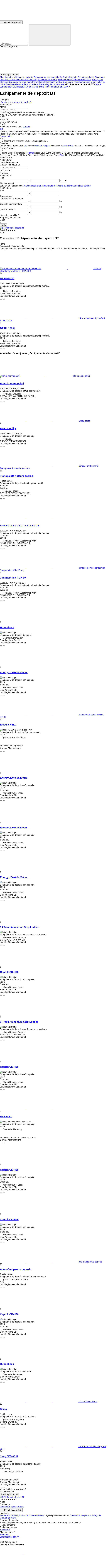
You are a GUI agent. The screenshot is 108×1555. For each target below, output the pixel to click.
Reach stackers (31, 84)
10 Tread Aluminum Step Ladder (19, 927)
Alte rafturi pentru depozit (15, 1269)
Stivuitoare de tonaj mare (20, 82)
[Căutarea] (49, 34)
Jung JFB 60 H (9, 1456)
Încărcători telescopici (67, 77)
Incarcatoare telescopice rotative (47, 82)
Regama (54, 87)
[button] (54, 60)
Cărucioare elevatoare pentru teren (79, 82)
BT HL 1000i (7, 328)
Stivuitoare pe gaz (66, 80)
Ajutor (13, 1507)
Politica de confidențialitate (31, 1515)
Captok (97, 84)
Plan (47, 87)
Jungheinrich (6, 87)
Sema (3, 1409)
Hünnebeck (7, 627)
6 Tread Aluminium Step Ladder (19, 1021)
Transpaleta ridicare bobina (16, 475)
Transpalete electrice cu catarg (22, 80)
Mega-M (29, 87)
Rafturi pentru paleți (12, 383)
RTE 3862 (6, 1116)
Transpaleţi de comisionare (51, 84)
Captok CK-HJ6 (9, 972)
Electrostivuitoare (83, 80)
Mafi (15, 87)
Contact (20, 1507)
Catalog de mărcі (8, 1518)
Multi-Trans (39, 87)
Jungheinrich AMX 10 (13, 577)
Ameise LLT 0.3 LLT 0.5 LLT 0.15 (19, 525)
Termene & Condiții (9, 1515)
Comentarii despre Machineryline (85, 1515)
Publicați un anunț (9, 1494)
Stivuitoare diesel (86, 77)
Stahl (60, 87)
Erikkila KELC (8, 724)
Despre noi (5, 1507)
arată (3, 225)
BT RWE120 (7, 278)
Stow (65, 87)
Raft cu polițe (8, 428)
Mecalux (21, 87)
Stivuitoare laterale (14, 84)
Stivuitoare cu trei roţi (47, 80)
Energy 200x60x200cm (14, 672)
